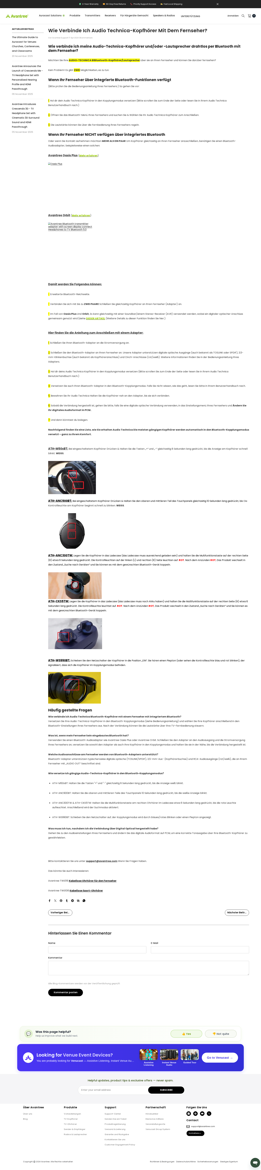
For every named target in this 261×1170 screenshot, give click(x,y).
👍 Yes (186, 1034)
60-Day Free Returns (114, 5)
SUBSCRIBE (166, 1090)
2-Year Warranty (89, 5)
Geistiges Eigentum (229, 1162)
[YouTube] (202, 1113)
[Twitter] (55, 900)
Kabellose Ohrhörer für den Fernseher (92, 880)
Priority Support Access (143, 5)
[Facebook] (49, 900)
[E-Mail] (78, 900)
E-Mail (154, 943)
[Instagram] (188, 1113)
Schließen (217, 4)
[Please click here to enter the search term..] (243, 16)
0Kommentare (85, 37)
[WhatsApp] (84, 900)
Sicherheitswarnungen (207, 1162)
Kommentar (55, 957)
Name (51, 943)
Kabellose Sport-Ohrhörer (86, 890)
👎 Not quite (221, 1034)
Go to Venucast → (220, 1057)
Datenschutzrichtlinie (186, 1162)
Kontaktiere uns (196, 1133)
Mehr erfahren (88, 155)
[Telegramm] (72, 900)
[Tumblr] (66, 900)
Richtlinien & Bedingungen (162, 1162)
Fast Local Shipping (171, 5)
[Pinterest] (61, 900)
